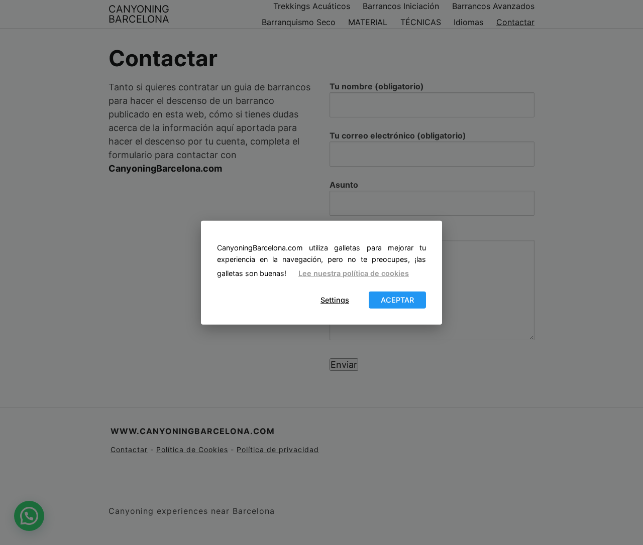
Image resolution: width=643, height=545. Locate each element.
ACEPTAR (397, 300)
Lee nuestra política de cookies (353, 273)
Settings (334, 300)
